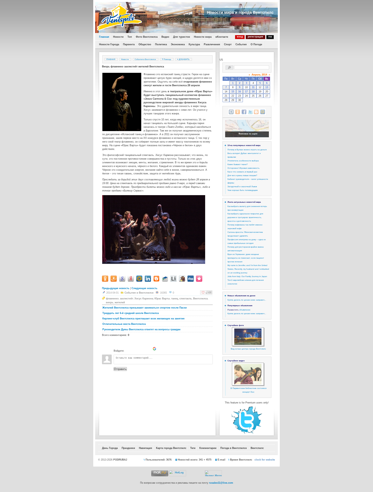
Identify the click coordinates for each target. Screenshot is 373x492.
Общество (145, 44)
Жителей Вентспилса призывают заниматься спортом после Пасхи (144, 307)
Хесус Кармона (143, 298)
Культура (194, 44)
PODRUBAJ (120, 459)
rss (270, 36)
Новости (118, 36)
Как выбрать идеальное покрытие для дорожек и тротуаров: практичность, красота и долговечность (245, 217)
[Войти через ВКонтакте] (135, 349)
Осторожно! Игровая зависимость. (243, 168)
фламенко (112, 298)
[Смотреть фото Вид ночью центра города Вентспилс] (247, 344)
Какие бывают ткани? (237, 164)
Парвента (129, 44)
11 (253, 87)
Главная (104, 36)
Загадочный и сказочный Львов (242, 186)
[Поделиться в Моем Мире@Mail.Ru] (262, 112)
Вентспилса (200, 298)
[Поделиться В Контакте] (231, 112)
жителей (120, 302)
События (241, 44)
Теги (192, 448)
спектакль (185, 298)
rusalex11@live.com (221, 482)
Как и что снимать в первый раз (242, 172)
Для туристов (181, 36)
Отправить (120, 369)
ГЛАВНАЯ (110, 59)
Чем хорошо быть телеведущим (242, 190)
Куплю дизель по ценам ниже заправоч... (246, 300)
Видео (165, 36)
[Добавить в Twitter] (250, 112)
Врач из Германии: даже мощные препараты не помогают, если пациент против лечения (245, 258)
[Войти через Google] (154, 349)
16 (239, 91)
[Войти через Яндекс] (148, 349)
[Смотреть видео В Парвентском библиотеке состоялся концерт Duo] (247, 383)
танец (174, 298)
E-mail (221, 459)
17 (246, 91)
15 (232, 91)
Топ (129, 36)
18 (253, 91)
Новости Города (109, 44)
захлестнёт (126, 298)
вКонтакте (221, 36)
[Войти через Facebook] (141, 349)
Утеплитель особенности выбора (243, 161)
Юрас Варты (162, 298)
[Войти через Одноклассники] (161, 349)
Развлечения (212, 44)
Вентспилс (257, 448)
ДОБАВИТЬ (183, 59)
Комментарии (207, 448)
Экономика (178, 44)
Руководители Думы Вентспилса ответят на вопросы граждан (141, 329)
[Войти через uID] (128, 349)
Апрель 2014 (259, 74)
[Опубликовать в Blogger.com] (256, 112)
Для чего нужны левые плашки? (242, 175)
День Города (110, 448)
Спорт (228, 44)
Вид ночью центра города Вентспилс (248, 349)
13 (266, 87)
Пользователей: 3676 (159, 459)
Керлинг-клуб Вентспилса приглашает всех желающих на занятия (143, 318)
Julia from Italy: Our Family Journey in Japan (247, 276)
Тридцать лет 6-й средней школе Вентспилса (130, 313)
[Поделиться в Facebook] (244, 112)
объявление (244, 310)
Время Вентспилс (241, 459)
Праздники (128, 448)
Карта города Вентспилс (171, 448)
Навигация (145, 448)
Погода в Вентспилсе (233, 448)
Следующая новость (144, 288)
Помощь (167, 59)
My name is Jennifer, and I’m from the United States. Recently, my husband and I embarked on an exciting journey (248, 269)
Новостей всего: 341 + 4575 (194, 459)
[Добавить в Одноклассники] (237, 112)
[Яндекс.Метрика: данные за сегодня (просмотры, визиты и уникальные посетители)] (213, 473)
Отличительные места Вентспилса (124, 323)
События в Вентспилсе (145, 59)
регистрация (255, 36)
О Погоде (256, 44)
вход (240, 36)
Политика (161, 44)
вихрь (109, 302)
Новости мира (203, 36)
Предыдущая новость (115, 288)
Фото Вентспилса (147, 36)
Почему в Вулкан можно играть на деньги (247, 150)
